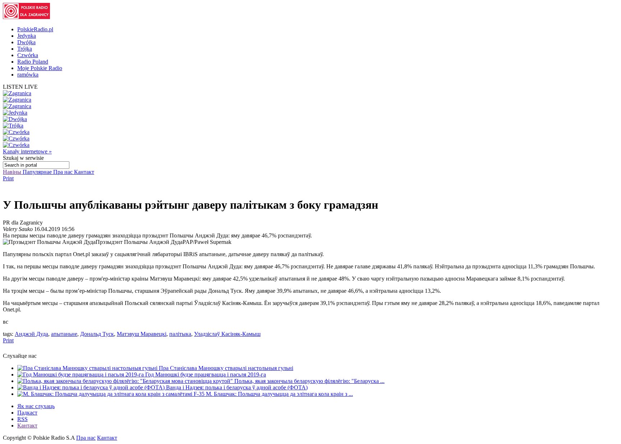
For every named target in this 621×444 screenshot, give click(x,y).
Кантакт (84, 172)
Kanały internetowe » (27, 151)
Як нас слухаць (36, 406)
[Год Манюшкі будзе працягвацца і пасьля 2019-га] (81, 374)
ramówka (27, 74)
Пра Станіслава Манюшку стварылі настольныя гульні (226, 368)
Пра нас (63, 172)
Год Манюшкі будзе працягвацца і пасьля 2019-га (205, 374)
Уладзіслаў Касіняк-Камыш (227, 334)
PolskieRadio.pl (35, 29)
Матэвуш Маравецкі (141, 334)
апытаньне (64, 334)
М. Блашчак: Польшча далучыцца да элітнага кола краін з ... (279, 394)
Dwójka (26, 42)
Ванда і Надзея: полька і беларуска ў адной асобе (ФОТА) (237, 387)
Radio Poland (32, 62)
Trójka (24, 49)
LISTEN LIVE (20, 87)
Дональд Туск (97, 334)
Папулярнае (38, 172)
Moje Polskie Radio (39, 68)
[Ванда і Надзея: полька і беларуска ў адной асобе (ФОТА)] (91, 387)
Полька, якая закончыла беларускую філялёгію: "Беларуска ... (309, 381)
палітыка (180, 334)
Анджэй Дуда (31, 334)
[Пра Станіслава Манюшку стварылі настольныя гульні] (88, 368)
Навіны (13, 172)
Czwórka (27, 55)
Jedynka (26, 36)
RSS (22, 419)
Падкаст (27, 413)
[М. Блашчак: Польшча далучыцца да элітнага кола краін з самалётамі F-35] (111, 394)
